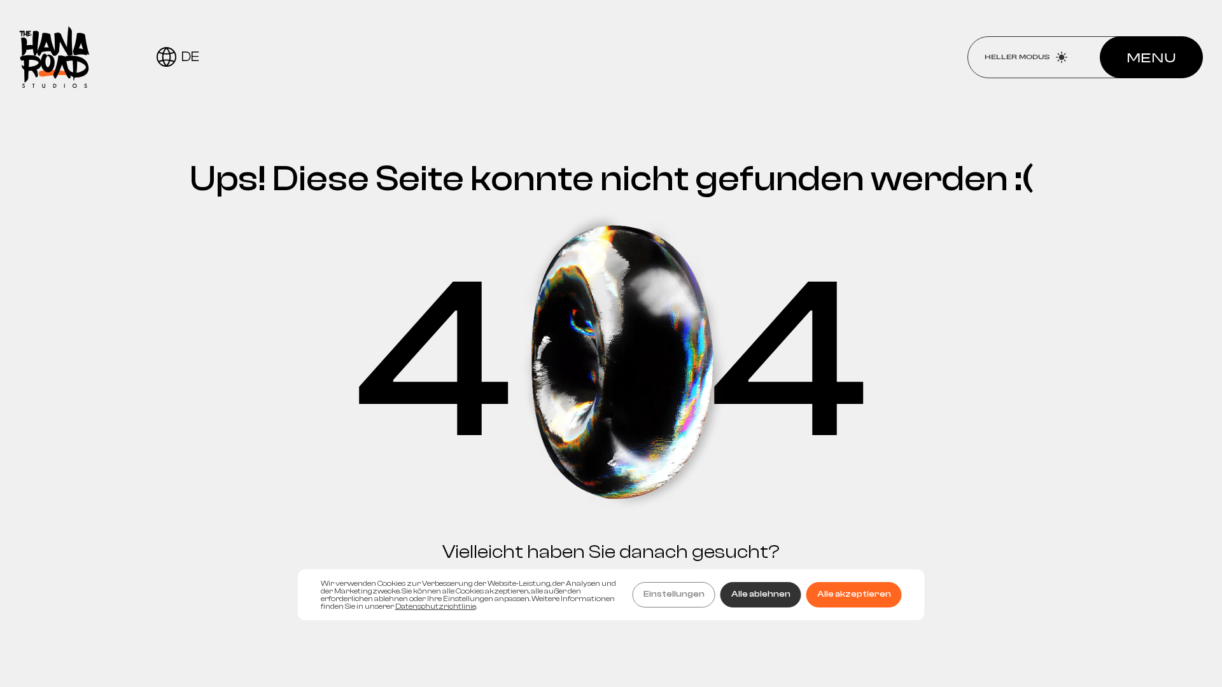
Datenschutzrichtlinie (435, 606)
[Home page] (54, 57)
